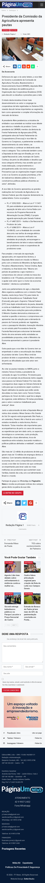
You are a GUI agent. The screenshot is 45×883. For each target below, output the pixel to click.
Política (13, 30)
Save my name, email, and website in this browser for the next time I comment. (22, 683)
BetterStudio (29, 879)
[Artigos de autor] (22, 516)
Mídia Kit (16, 863)
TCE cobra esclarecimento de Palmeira (34, 546)
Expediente (28, 863)
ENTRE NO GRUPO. (13, 493)
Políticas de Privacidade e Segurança (22, 867)
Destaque (6, 30)
